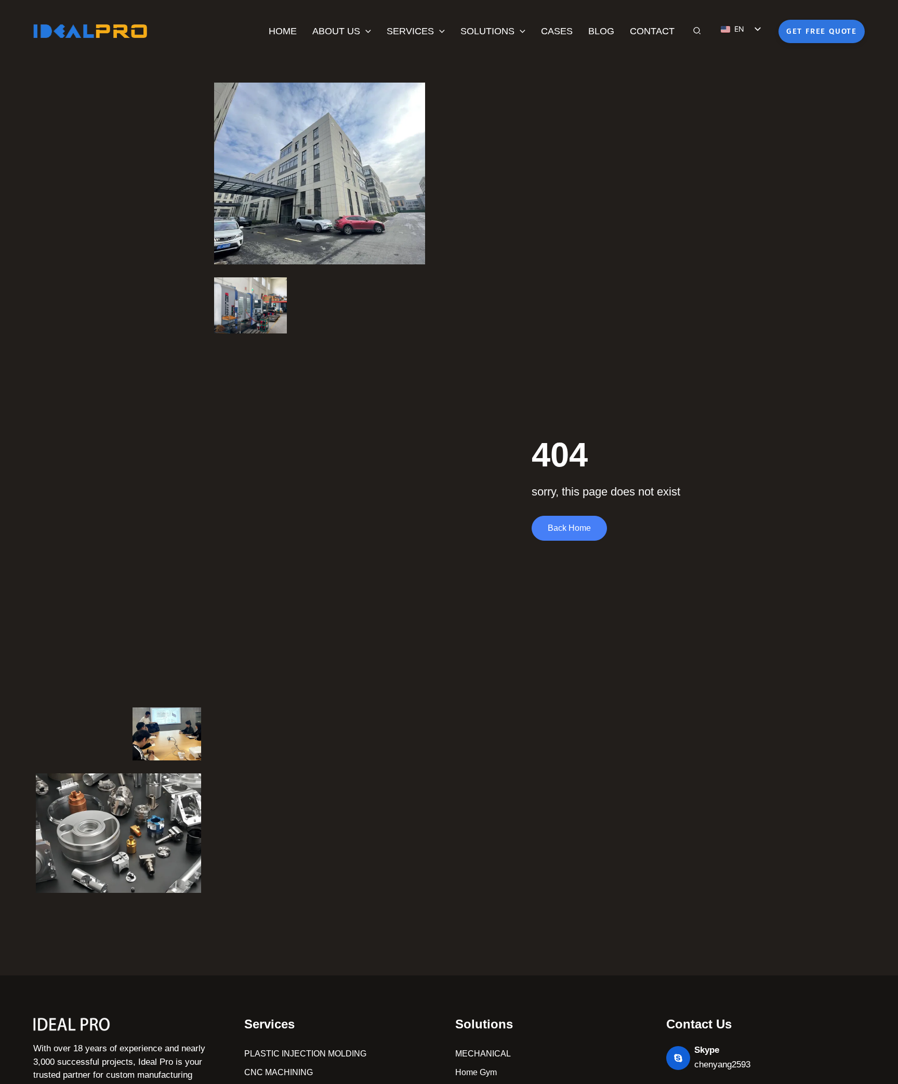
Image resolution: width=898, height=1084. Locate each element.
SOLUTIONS (487, 31)
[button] (365, 31)
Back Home (569, 528)
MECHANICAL (483, 1053)
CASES (557, 31)
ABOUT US (336, 31)
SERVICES (410, 31)
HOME (283, 31)
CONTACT (652, 31)
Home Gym (476, 1072)
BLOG (601, 31)
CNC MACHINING (278, 1072)
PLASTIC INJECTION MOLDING (305, 1053)
